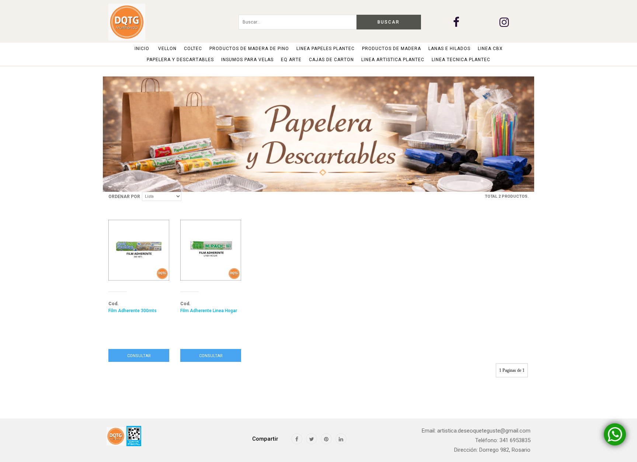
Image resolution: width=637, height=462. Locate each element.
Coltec (193, 48)
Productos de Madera (391, 48)
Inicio (142, 48)
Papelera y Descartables (180, 59)
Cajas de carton (331, 59)
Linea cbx (490, 48)
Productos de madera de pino (249, 48)
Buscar (388, 22)
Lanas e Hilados (449, 48)
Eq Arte (291, 59)
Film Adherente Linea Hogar (208, 310)
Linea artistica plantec (392, 59)
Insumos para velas (247, 59)
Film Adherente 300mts (132, 310)
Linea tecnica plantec (461, 59)
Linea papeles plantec (325, 48)
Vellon (167, 48)
